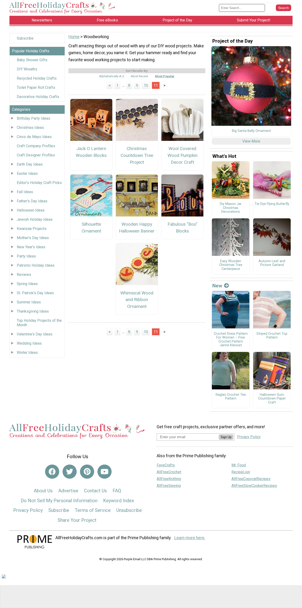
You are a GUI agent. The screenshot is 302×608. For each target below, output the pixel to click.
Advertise (68, 491)
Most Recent (139, 76)
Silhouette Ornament (91, 227)
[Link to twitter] (70, 472)
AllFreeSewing (169, 485)
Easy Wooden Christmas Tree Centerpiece (230, 265)
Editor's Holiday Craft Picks (39, 182)
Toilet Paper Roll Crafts (36, 87)
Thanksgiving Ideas (33, 311)
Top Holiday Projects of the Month (39, 322)
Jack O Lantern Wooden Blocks (91, 152)
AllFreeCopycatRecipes (250, 479)
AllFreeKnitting (169, 479)
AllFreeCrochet (169, 472)
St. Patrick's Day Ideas (35, 293)
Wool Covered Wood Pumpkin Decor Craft (182, 155)
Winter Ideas (27, 352)
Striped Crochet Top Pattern (271, 336)
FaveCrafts (166, 465)
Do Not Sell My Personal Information (59, 500)
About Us (43, 491)
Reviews (24, 274)
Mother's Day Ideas (33, 238)
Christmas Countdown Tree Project (137, 155)
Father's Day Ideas (32, 201)
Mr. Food (238, 465)
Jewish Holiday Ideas (35, 219)
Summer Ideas (29, 302)
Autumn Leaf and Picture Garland (272, 263)
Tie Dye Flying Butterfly (272, 204)
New (217, 286)
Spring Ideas (27, 284)
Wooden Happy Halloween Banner (137, 227)
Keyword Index (118, 500)
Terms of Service (93, 510)
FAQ (117, 491)
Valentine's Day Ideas (34, 334)
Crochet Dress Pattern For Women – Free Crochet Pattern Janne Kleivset (231, 339)
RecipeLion (240, 472)
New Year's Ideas (31, 247)
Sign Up (226, 437)
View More (251, 141)
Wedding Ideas (29, 343)
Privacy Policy (28, 510)
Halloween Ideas (31, 210)
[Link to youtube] (104, 472)
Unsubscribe (129, 510)
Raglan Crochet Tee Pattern (231, 397)
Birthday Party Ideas (33, 118)
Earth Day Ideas (30, 164)
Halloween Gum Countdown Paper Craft (272, 398)
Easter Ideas (27, 173)
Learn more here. (189, 537)
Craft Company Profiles (36, 146)
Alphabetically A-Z (111, 76)
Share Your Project (77, 520)
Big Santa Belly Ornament (251, 131)
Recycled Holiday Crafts (37, 78)
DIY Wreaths (27, 69)
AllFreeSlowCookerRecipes (254, 485)
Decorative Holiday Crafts (38, 96)
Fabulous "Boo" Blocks (182, 227)
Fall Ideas (25, 192)
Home (74, 36)
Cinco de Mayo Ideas (34, 137)
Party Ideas (26, 256)
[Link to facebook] (52, 472)
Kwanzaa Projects (31, 228)
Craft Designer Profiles (36, 155)
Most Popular (165, 76)
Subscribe (25, 38)
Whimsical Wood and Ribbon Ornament (136, 299)
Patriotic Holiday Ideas (36, 265)
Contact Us (95, 491)
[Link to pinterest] (87, 472)
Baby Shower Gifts (32, 60)
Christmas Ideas (30, 127)
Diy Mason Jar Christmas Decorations (231, 208)
